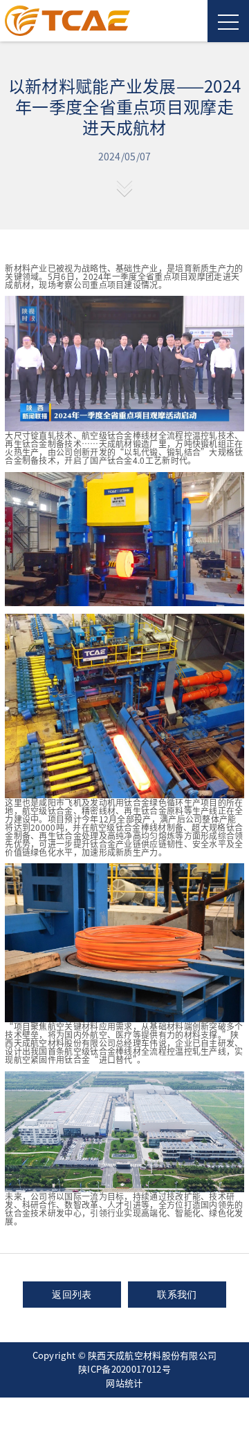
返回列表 (71, 1294)
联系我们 (176, 1294)
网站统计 (124, 1383)
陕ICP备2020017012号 (124, 1369)
